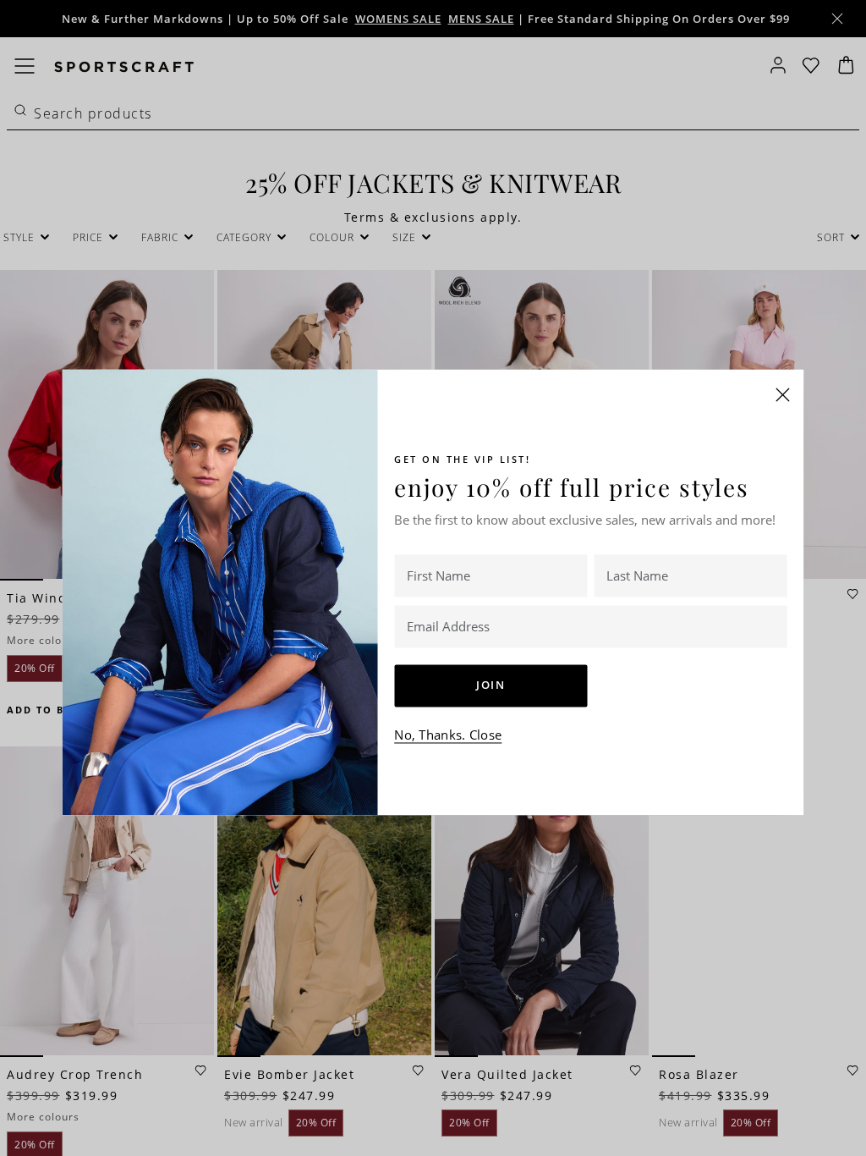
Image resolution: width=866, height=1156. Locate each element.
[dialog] (433, 578)
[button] (783, 394)
